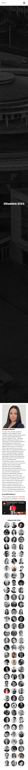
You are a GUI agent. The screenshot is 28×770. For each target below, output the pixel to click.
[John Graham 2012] (7, 633)
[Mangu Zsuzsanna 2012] (14, 698)
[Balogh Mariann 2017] (21, 547)
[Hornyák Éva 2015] (7, 619)
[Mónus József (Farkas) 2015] (7, 713)
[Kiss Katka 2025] (14, 648)
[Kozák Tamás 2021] (7, 669)
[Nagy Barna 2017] (21, 713)
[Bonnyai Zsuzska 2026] (14, 568)
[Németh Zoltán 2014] (14, 720)
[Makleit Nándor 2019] (7, 698)
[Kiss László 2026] (21, 648)
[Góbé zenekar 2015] (14, 604)
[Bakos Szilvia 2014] (7, 539)
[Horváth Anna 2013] (7, 626)
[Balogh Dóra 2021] (14, 547)
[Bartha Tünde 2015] (7, 561)
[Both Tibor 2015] (7, 576)
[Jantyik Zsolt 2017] (21, 626)
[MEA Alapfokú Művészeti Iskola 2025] (14, 705)
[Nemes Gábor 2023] (7, 720)
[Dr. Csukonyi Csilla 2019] (21, 576)
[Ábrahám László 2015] (7, 525)
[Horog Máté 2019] (21, 619)
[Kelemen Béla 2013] (14, 640)
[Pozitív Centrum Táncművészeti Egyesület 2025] (14, 749)
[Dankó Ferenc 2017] (7, 583)
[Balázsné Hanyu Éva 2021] (14, 539)
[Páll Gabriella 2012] (14, 727)
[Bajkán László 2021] (21, 532)
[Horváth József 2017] (14, 626)
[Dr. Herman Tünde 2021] (21, 612)
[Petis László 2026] (21, 734)
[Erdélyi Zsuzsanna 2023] (14, 597)
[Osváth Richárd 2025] (7, 727)
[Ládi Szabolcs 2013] (7, 684)
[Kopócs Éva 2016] (7, 662)
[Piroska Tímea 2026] (14, 741)
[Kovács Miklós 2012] (21, 662)
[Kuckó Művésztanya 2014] (21, 669)
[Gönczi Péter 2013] (21, 604)
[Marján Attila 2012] (21, 698)
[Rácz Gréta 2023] (14, 756)
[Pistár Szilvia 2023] (21, 741)
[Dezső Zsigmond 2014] (7, 590)
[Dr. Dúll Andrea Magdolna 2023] (21, 590)
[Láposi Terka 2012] (14, 684)
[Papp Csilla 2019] (21, 727)
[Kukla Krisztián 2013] (7, 677)
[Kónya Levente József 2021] (21, 655)
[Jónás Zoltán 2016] (14, 633)
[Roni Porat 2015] (7, 763)
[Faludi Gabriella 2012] (21, 597)
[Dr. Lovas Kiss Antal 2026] (14, 691)
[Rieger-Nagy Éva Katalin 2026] (21, 756)
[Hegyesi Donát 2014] (14, 612)
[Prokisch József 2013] (21, 749)
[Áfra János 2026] (21, 525)
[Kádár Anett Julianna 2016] (7, 640)
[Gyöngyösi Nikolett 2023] (7, 612)
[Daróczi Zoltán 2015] (14, 583)
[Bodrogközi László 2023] (21, 561)
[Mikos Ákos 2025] (21, 705)
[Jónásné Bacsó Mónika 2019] (21, 633)
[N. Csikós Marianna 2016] (14, 713)
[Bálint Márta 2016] (7, 547)
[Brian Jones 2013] (14, 576)
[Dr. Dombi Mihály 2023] (14, 590)
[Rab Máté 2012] (7, 756)
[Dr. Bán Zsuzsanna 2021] (14, 554)
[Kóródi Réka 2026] (14, 662)
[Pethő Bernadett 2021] (14, 734)
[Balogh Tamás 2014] (7, 554)
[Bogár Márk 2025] (7, 568)
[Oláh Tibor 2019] (21, 720)
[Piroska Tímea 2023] (7, 741)
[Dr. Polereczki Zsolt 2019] (7, 749)
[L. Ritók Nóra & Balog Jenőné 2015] (14, 677)
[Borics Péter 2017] (21, 568)
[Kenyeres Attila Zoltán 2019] (21, 640)
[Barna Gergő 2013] (21, 554)
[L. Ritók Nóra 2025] (21, 677)
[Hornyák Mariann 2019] (14, 619)
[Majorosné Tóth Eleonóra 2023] (21, 691)
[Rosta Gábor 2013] (14, 763)
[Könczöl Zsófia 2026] (14, 655)
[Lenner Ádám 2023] (21, 684)
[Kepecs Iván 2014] (7, 648)
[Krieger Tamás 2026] (14, 669)
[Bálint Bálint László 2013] (21, 539)
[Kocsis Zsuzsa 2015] (7, 655)
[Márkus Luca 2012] (7, 705)
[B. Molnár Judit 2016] (14, 532)
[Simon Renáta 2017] (21, 763)
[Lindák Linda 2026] (7, 691)
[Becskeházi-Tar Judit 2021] (14, 561)
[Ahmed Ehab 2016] (7, 532)
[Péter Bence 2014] (7, 734)
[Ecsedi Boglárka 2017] (7, 597)
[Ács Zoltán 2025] (14, 525)
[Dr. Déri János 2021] (21, 583)
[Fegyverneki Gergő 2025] (7, 604)
